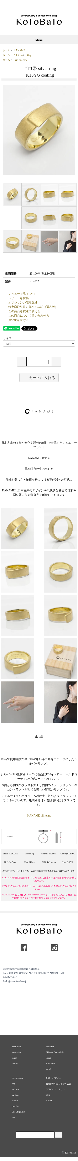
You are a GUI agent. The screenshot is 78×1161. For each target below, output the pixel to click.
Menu (39, 40)
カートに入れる (42, 377)
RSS (48, 1095)
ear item (15, 1095)
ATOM (49, 1100)
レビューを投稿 (18, 298)
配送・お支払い (53, 1078)
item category (17, 1078)
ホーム (6, 50)
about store (16, 1046)
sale (13, 1117)
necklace (15, 1089)
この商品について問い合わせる (28, 315)
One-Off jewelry (18, 1112)
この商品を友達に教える (24, 311)
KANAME (19, 50)
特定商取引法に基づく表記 (58, 1084)
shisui (48, 1069)
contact (15, 1063)
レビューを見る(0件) (21, 293)
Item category (20, 59)
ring (13, 1084)
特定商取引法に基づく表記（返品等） (33, 306)
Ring (28, 55)
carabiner (15, 1106)
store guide (16, 1052)
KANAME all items (39, 815)
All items (18, 55)
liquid (48, 1058)
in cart (14, 1058)
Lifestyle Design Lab (54, 1052)
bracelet (15, 1100)
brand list (50, 1046)
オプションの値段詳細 (22, 302)
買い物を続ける (18, 320)
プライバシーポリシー (56, 1089)
